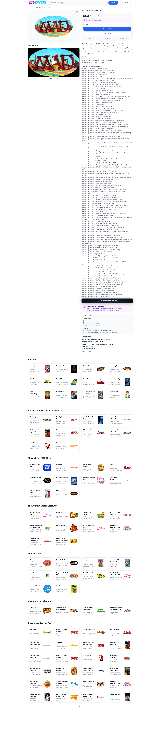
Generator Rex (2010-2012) (90, 346)
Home (30, 8)
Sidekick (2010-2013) (88, 349)
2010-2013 (38, 8)
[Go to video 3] (54, 78)
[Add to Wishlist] (76, 12)
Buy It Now (107, 34)
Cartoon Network (49, 8)
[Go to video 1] (51, 78)
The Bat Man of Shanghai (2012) (92, 342)
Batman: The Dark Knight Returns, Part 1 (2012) (97, 344)
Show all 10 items (86, 351)
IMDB (95, 62)
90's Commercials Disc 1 (96, 308)
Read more (85, 57)
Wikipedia (101, 62)
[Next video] (77, 62)
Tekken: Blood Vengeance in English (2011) (96, 339)
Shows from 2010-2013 (39, 458)
